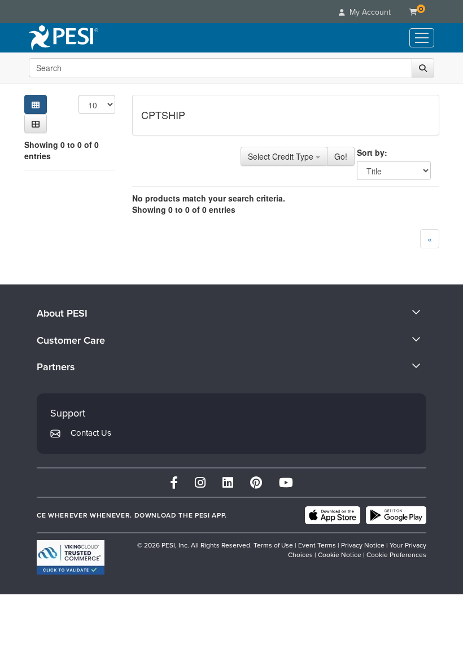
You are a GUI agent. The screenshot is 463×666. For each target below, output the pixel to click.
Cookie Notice (339, 554)
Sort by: (372, 152)
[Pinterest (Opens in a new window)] (256, 482)
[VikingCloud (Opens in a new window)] (70, 557)
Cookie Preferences (396, 554)
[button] (35, 123)
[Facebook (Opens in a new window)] (174, 482)
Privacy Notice (363, 545)
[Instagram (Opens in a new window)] (200, 482)
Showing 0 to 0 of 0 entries (61, 150)
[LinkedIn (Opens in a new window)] (228, 482)
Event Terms (317, 545)
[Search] (423, 67)
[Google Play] (396, 515)
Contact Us (91, 433)
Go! (340, 156)
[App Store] (332, 515)
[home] (63, 37)
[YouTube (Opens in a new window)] (286, 482)
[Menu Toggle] (421, 37)
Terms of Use (273, 545)
